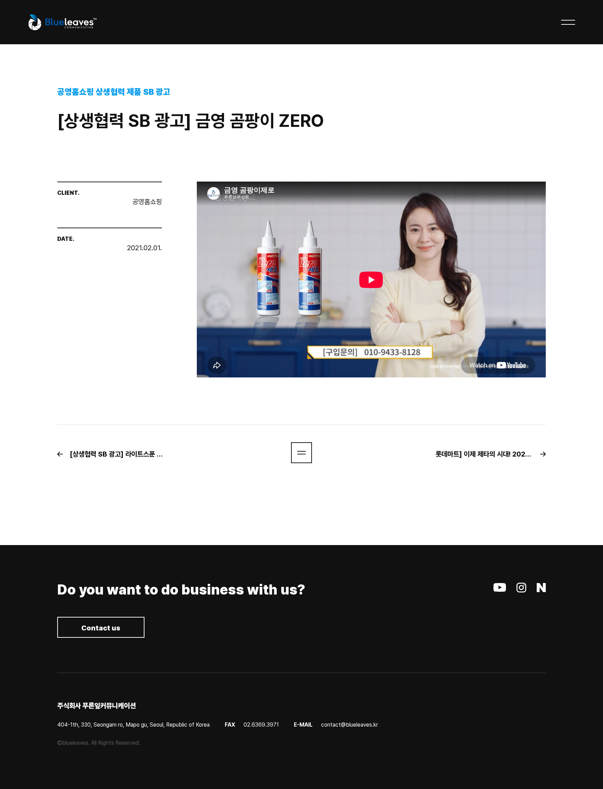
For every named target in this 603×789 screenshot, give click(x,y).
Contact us (100, 628)
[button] (115, 454)
